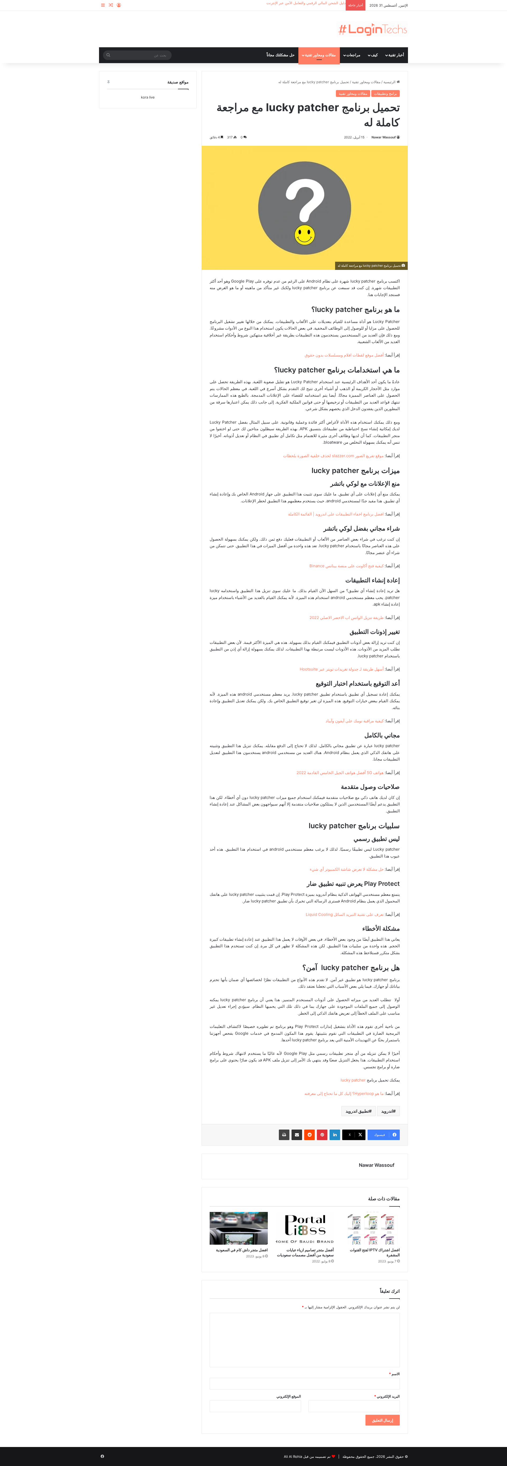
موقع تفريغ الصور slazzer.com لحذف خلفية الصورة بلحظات (333, 455)
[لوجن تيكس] (372, 29)
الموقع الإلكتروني (288, 1396)
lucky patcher (353, 1080)
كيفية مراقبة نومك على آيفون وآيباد (355, 720)
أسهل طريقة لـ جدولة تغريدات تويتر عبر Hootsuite (342, 669)
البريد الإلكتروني (387, 1396)
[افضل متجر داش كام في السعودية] (239, 1228)
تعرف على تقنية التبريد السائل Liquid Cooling (345, 914)
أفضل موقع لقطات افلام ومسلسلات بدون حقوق (344, 355)
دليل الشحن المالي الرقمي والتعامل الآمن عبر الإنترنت (306, 3)
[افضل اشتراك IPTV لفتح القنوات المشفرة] (371, 1228)
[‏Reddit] (309, 1135)
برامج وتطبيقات (385, 93)
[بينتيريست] (322, 1135)
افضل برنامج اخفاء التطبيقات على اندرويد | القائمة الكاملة (336, 514)
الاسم (394, 1374)
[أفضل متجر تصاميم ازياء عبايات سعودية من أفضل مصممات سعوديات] (305, 1228)
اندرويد (387, 1111)
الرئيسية (390, 82)
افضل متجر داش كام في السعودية (242, 1250)
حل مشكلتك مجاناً (281, 55)
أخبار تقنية (396, 55)
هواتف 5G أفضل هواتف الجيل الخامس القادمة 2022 (340, 772)
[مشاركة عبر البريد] (297, 1135)
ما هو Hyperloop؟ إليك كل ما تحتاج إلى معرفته (344, 1093)
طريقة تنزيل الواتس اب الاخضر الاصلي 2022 (346, 617)
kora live (148, 97)
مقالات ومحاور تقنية (320, 55)
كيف (374, 55)
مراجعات (353, 55)
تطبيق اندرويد (357, 1111)
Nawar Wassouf (384, 137)
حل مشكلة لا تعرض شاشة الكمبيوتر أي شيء (347, 869)
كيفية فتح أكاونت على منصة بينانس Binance (346, 565)
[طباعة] (284, 1135)
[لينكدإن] (335, 1135)
